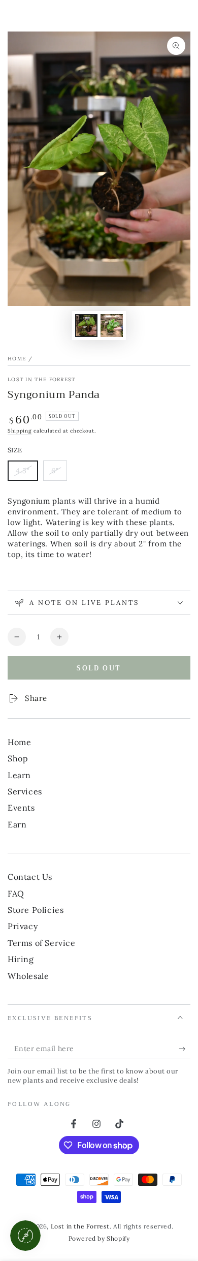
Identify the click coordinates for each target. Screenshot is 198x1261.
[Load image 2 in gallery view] (112, 325)
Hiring (21, 959)
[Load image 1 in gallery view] (86, 325)
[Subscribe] (184, 1049)
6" (59, 473)
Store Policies (35, 910)
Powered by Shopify (99, 1238)
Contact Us (30, 877)
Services (25, 791)
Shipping (20, 430)
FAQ (16, 893)
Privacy (23, 926)
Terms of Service (42, 943)
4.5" (26, 473)
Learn (19, 775)
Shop (18, 758)
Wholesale (28, 976)
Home (17, 358)
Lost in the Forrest (42, 379)
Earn (17, 824)
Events (21, 808)
